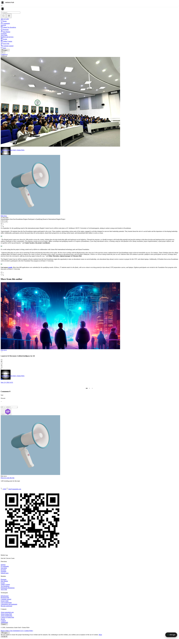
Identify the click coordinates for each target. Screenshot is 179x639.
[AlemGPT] (171, 634)
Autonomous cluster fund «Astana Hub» (13, 150)
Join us (3, 19)
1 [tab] (87, 388)
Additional (4, 56)
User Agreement (15, 630)
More (100, 634)
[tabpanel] (89, 333)
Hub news (4, 216)
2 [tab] (89, 388)
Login (7, 19)
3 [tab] (92, 388)
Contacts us (4, 54)
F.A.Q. (22, 630)
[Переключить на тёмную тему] (3, 52)
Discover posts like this (7, 478)
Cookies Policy (28, 630)
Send (3, 414)
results (10, 267)
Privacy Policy (5, 630)
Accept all (4, 636)
